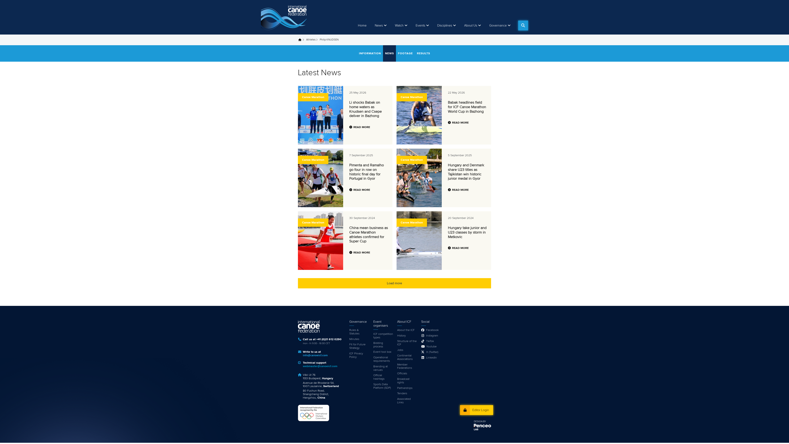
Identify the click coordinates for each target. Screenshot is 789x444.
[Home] (284, 17)
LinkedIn (431, 357)
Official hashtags (378, 377)
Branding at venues (380, 368)
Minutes (354, 339)
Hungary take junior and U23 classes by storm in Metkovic (467, 232)
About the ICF (406, 330)
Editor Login (480, 410)
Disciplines (444, 25)
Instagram (432, 335)
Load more (394, 283)
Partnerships (404, 388)
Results (423, 53)
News (379, 25)
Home (362, 25)
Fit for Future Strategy (357, 346)
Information (370, 53)
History (401, 335)
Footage (405, 53)
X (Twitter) (432, 352)
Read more (361, 127)
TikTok (430, 341)
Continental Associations (405, 357)
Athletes (311, 39)
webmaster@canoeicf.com (320, 366)
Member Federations (404, 366)
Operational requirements (381, 359)
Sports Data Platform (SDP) (382, 386)
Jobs (400, 350)
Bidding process (378, 345)
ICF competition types (383, 336)
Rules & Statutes (354, 332)
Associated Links (404, 401)
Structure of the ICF (407, 343)
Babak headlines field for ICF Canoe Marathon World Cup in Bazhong (467, 107)
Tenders (402, 393)
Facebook (432, 330)
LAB (476, 429)
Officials (402, 373)
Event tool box (382, 351)
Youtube (431, 346)
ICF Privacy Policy (356, 355)
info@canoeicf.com (315, 355)
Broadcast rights (403, 381)
